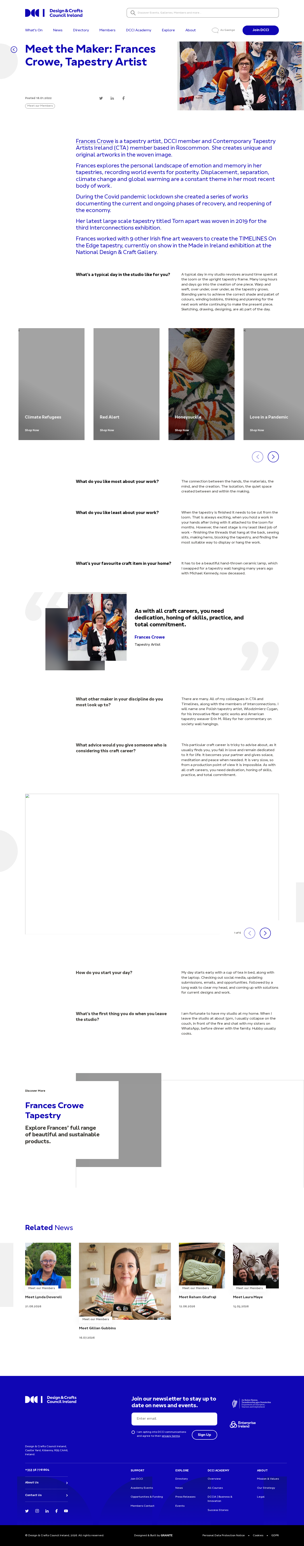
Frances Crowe (95, 141)
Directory (81, 30)
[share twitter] (101, 98)
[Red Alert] (126, 384)
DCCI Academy (138, 30)
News (58, 30)
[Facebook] (56, 1510)
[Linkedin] (47, 1510)
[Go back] (14, 49)
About (190, 30)
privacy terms (171, 1436)
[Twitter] (27, 1510)
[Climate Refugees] (51, 384)
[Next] (273, 456)
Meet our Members (40, 106)
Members (107, 30)
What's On (34, 30)
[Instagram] (37, 1510)
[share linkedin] (112, 98)
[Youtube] (66, 1510)
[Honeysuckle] (201, 384)
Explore (168, 30)
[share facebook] (123, 98)
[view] (48, 1276)
